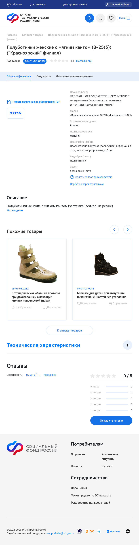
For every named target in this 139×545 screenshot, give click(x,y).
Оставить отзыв (111, 420)
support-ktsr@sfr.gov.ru (60, 533)
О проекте (78, 454)
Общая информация (19, 76)
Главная (12, 34)
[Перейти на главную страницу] (28, 18)
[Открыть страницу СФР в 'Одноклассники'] (89, 531)
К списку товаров (69, 330)
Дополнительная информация (74, 76)
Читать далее (15, 210)
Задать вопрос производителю (93, 177)
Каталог (107, 466)
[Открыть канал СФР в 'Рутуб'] (79, 531)
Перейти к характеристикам (87, 184)
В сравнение (54, 307)
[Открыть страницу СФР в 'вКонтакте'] (113, 531)
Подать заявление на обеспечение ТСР (36, 101)
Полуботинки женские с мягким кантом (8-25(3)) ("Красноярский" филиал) (59, 50)
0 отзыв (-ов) (84, 61)
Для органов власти (75, 4)
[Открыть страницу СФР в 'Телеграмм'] (99, 531)
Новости (76, 466)
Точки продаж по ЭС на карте (91, 495)
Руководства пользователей (90, 502)
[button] (114, 229)
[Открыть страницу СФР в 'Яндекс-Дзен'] (127, 531)
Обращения (79, 488)
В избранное (23, 307)
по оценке (50, 374)
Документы (43, 76)
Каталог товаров (32, 34)
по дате (30, 374)
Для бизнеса (38, 4)
